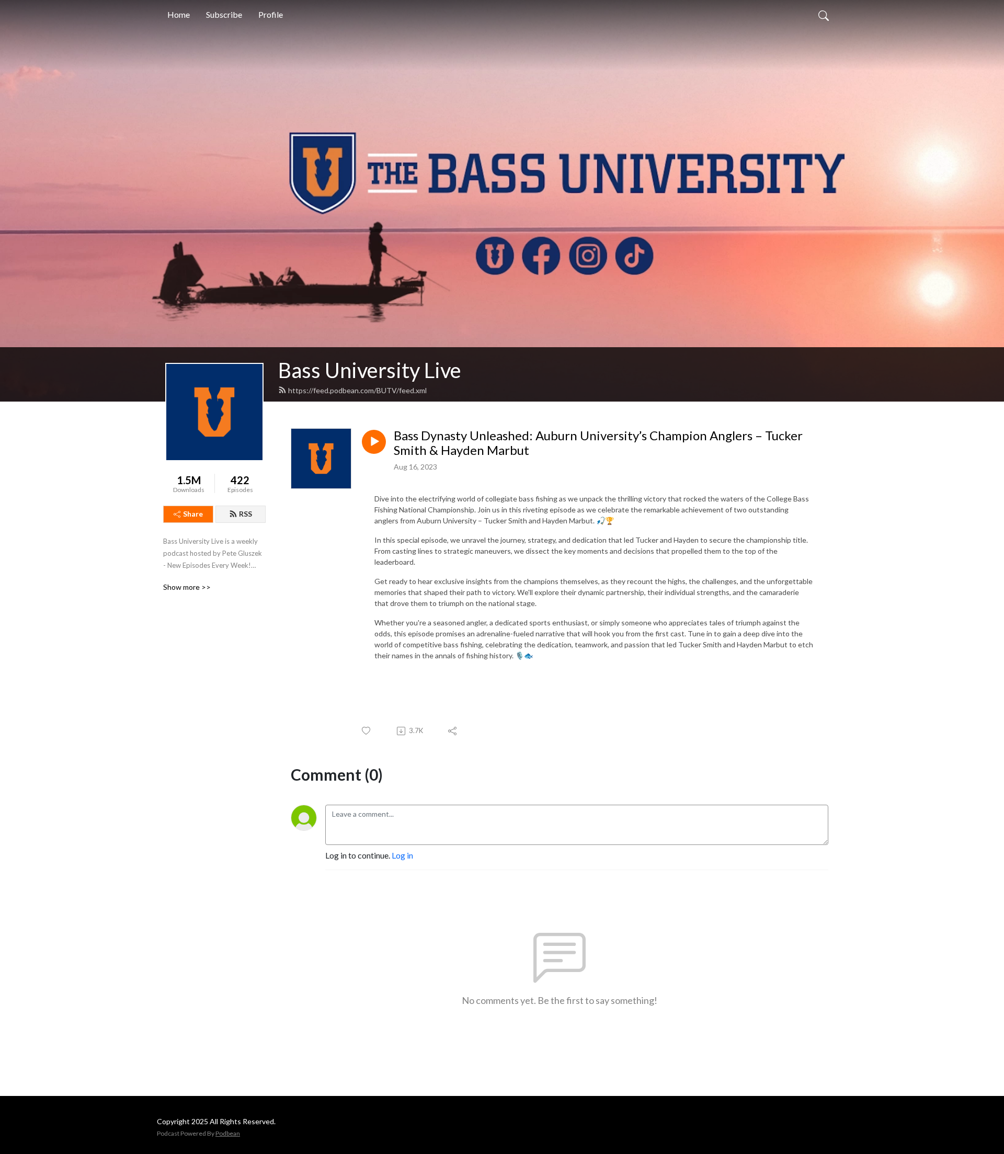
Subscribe (224, 14)
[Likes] (367, 730)
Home (178, 14)
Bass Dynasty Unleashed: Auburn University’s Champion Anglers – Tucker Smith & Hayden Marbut (598, 443)
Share (193, 513)
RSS (245, 513)
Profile (270, 14)
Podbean (227, 1133)
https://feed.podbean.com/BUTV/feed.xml (357, 390)
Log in (402, 855)
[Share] (453, 731)
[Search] (823, 14)
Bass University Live (369, 370)
